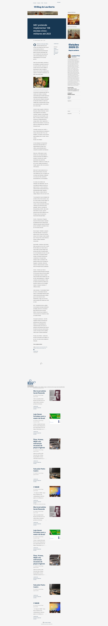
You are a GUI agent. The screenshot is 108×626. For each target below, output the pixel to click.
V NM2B (36, 487)
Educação (55, 48)
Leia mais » (35, 408)
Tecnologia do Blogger (47, 622)
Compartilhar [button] (56, 43)
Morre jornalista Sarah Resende (39, 392)
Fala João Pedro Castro (39, 470)
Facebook (69, 97)
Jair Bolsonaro (56, 53)
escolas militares (56, 49)
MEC (54, 54)
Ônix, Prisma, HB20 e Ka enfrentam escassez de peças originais (39, 443)
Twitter (69, 98)
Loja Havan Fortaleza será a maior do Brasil (39, 416)
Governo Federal (56, 52)
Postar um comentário (37, 407)
